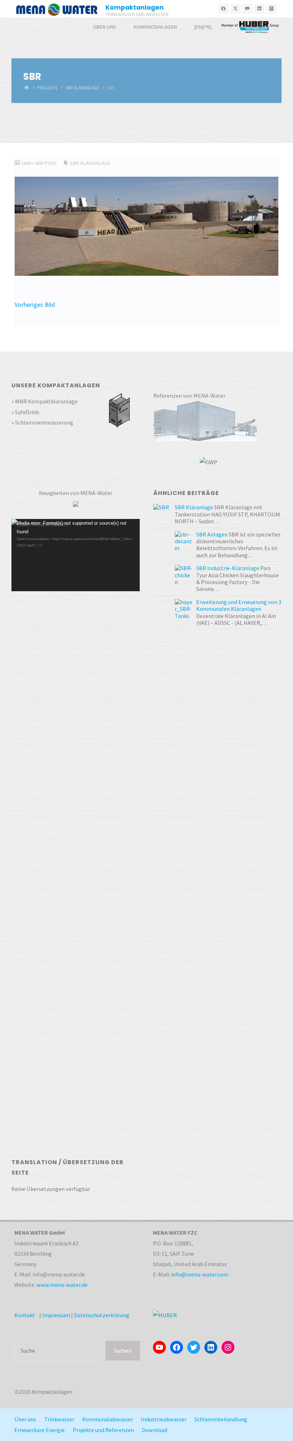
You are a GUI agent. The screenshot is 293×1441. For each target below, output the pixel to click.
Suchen (122, 1350)
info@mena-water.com (199, 1274)
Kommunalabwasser (107, 1419)
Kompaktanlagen (134, 7)
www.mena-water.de (62, 1284)
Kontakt (24, 1315)
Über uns (25, 1419)
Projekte (47, 87)
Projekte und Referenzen (103, 1429)
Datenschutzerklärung (101, 1315)
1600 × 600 (32, 163)
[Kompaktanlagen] (56, 9)
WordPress (264, 1391)
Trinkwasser (59, 1419)
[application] (75, 555)
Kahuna (235, 1391)
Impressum (56, 1315)
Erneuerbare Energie (39, 1429)
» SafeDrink (25, 412)
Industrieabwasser (164, 1419)
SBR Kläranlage (82, 87)
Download (154, 1429)
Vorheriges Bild (35, 305)
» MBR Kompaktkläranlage (44, 401)
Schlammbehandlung (220, 1419)
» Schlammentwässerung (42, 422)
